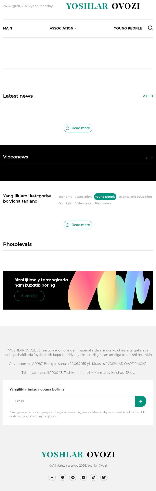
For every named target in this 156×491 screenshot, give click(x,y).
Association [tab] (83, 197)
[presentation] (11, 34)
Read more (81, 128)
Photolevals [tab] (103, 203)
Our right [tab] (65, 203)
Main (7, 28)
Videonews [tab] (83, 203)
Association (61, 28)
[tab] (115, 203)
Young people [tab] (105, 197)
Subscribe (29, 296)
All (145, 96)
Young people (128, 28)
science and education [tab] (135, 197)
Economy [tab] (65, 197)
